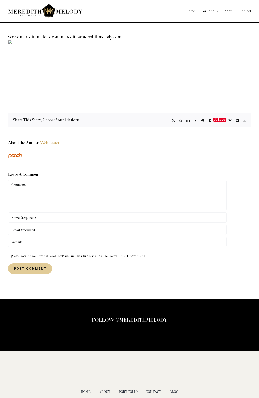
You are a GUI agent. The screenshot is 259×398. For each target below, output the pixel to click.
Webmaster (49, 143)
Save (221, 120)
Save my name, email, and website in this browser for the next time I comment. (79, 256)
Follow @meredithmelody (129, 320)
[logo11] (45, 6)
